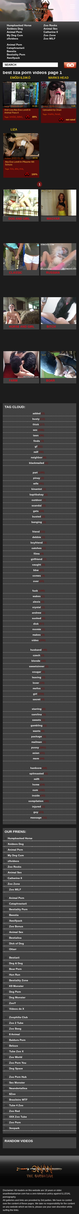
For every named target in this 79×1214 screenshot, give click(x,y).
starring (39, 708)
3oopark (12, 1128)
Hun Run (12, 974)
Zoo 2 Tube (14, 1022)
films (39, 553)
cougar (38, 671)
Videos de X (14, 1008)
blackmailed (38, 462)
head (57, 114)
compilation (38, 801)
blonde (38, 660)
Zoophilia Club (16, 1017)
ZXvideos (48, 14)
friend (38, 531)
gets (38, 511)
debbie (38, 537)
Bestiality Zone (16, 980)
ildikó (19, 117)
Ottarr (10, 949)
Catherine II (51, 31)
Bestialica (13, 937)
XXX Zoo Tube (16, 1116)
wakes (39, 596)
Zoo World (13, 1057)
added (39, 413)
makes (39, 634)
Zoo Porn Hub (16, 1076)
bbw (38, 570)
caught (38, 564)
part (39, 472)
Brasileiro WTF (16, 1099)
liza (12, 169)
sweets (38, 719)
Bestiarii (12, 957)
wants (38, 730)
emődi (13, 117)
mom (38, 758)
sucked (38, 618)
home (38, 784)
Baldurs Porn (15, 1040)
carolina (39, 714)
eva (21, 169)
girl (38, 693)
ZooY (10, 1003)
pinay (38, 477)
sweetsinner (38, 666)
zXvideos (12, 38)
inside (38, 795)
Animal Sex (51, 28)
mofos (39, 688)
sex (38, 429)
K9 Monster (14, 986)
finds (38, 440)
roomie (38, 629)
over (38, 581)
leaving (38, 677)
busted (38, 516)
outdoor (39, 500)
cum (39, 790)
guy (38, 812)
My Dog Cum (15, 35)
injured (38, 806)
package (38, 736)
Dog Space (14, 1068)
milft (38, 779)
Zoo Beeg (13, 1028)
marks (51, 114)
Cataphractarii (15, 47)
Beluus (11, 1045)
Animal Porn (14, 31)
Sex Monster (15, 1082)
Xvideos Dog (15, 28)
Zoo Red (12, 1111)
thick (38, 424)
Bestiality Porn (16, 54)
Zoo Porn (13, 1122)
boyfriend (38, 542)
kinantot (38, 489)
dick (38, 623)
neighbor (38, 457)
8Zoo (10, 1093)
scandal (39, 505)
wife (38, 483)
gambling (38, 725)
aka (16, 169)
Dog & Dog (14, 963)
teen (38, 435)
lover (38, 682)
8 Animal (12, 1034)
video (39, 640)
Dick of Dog (14, 943)
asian (39, 752)
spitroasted (38, 773)
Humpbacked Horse (19, 25)
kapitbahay (39, 494)
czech (38, 655)
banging (38, 522)
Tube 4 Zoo (14, 1105)
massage (38, 817)
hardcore (38, 768)
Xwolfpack (13, 57)
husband (38, 649)
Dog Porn (13, 991)
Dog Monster (15, 997)
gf (39, 446)
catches (39, 548)
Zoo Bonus (14, 926)
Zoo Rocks (50, 25)
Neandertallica (16, 1088)
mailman (38, 741)
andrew (38, 612)
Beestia (11, 51)
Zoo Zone (50, 35)
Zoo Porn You (15, 1062)
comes (39, 575)
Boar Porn (13, 968)
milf (39, 451)
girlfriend (38, 559)
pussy (38, 747)
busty (38, 418)
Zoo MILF (49, 38)
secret (38, 699)
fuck (38, 590)
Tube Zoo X (14, 1051)
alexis (38, 601)
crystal (38, 607)
